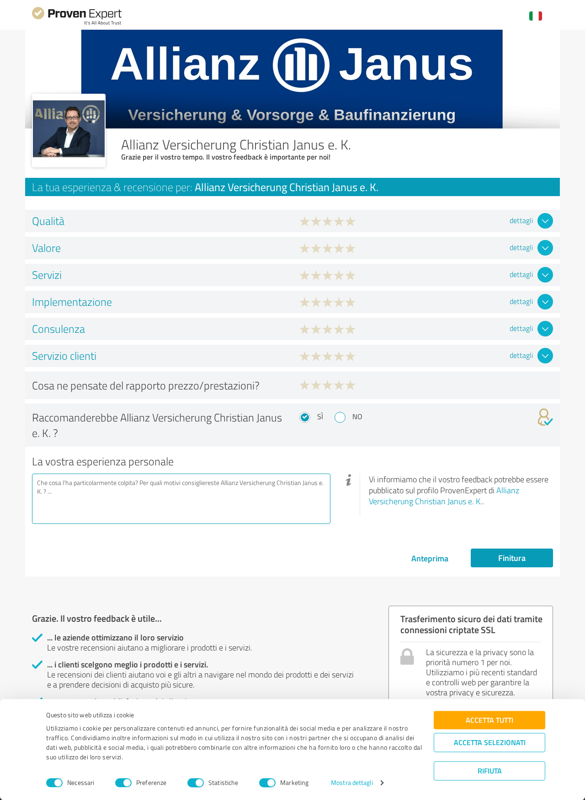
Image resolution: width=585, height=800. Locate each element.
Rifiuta (490, 770)
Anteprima (429, 558)
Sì (320, 416)
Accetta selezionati (490, 742)
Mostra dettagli (352, 783)
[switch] (123, 782)
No (357, 416)
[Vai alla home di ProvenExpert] (77, 23)
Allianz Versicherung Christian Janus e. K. (444, 496)
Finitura (512, 558)
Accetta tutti (489, 720)
